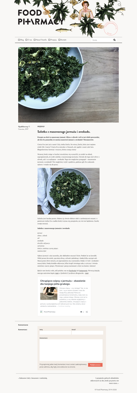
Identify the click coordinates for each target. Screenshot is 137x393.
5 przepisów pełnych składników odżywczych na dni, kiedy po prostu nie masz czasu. (104, 380)
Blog (22, 40)
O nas (30, 40)
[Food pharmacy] (68, 17)
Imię (41, 330)
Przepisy (54, 40)
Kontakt (63, 40)
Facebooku (72, 271)
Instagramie (83, 271)
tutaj (57, 273)
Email (74, 330)
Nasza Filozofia (41, 40)
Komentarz (43, 338)
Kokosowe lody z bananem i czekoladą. (33, 378)
